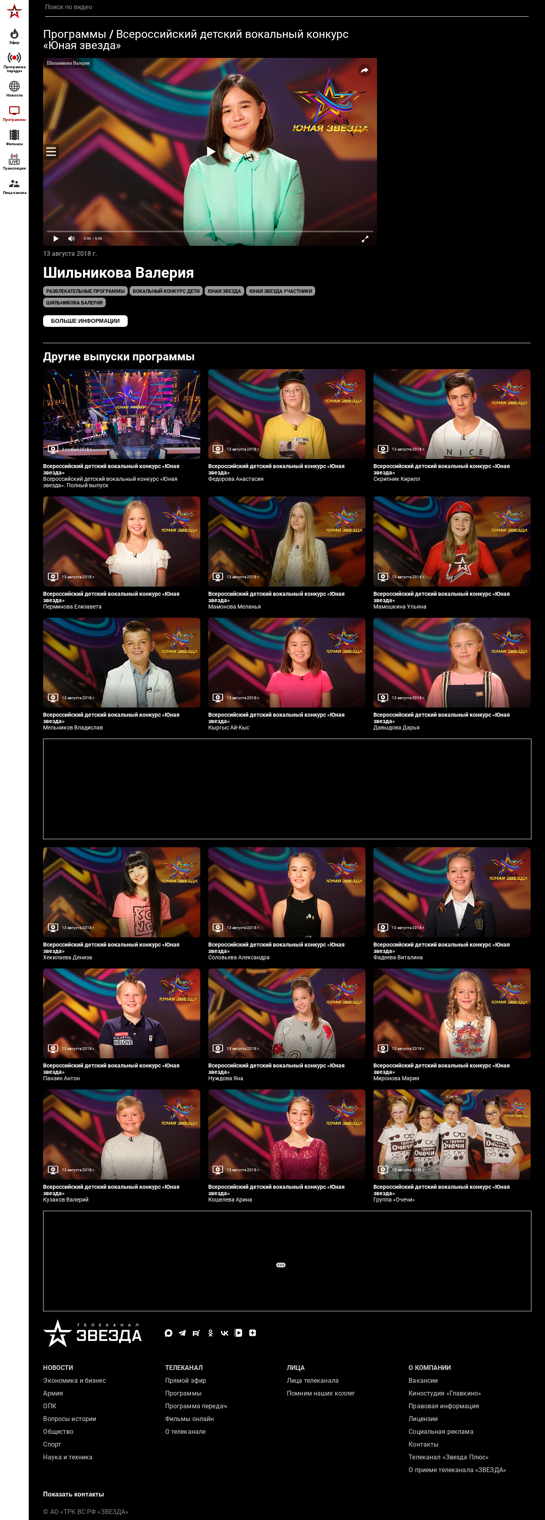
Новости (58, 1368)
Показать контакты (73, 1494)
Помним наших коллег (321, 1393)
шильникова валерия (74, 303)
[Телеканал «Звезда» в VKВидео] (238, 1333)
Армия (53, 1393)
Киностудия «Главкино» (445, 1393)
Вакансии (423, 1380)
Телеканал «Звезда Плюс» (449, 1457)
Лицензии (423, 1419)
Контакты (423, 1444)
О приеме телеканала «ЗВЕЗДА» (457, 1470)
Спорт (52, 1444)
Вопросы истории (69, 1419)
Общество (58, 1431)
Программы (75, 34)
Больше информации (85, 321)
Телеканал (184, 1368)
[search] (286, 7)
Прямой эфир (185, 1380)
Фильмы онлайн (189, 1419)
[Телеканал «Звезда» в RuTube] (196, 1333)
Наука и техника (68, 1457)
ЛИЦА (296, 1368)
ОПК (49, 1406)
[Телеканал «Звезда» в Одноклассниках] (210, 1333)
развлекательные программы (85, 291)
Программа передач (196, 1406)
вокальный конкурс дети (166, 291)
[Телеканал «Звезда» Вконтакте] (224, 1333)
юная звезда (224, 291)
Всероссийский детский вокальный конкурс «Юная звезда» (196, 40)
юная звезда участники (280, 291)
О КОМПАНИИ (430, 1368)
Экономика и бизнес (74, 1380)
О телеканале (185, 1431)
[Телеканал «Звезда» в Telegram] (183, 1333)
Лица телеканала (313, 1380)
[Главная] (14, 11)
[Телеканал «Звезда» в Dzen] (252, 1333)
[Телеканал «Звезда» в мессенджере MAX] (169, 1333)
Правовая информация (444, 1406)
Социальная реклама (441, 1431)
